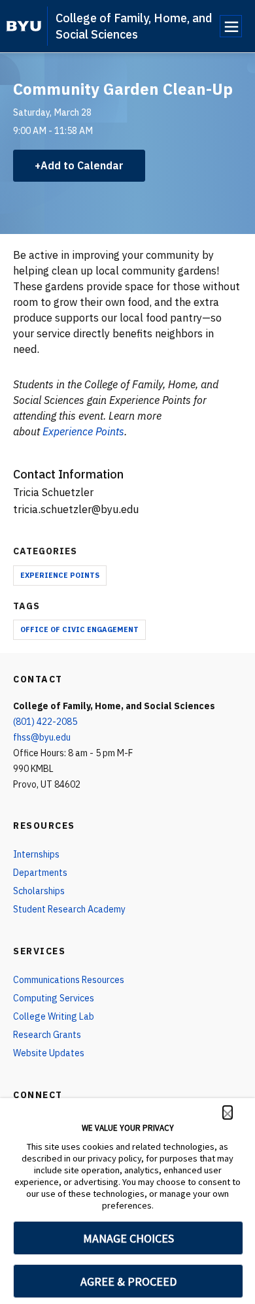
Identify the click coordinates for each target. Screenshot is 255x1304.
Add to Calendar (82, 165)
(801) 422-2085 (45, 721)
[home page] (24, 26)
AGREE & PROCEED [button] (128, 1281)
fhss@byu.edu (42, 737)
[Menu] (231, 26)
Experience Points (59, 575)
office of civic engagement (79, 629)
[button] (227, 1112)
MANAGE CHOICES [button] (128, 1238)
